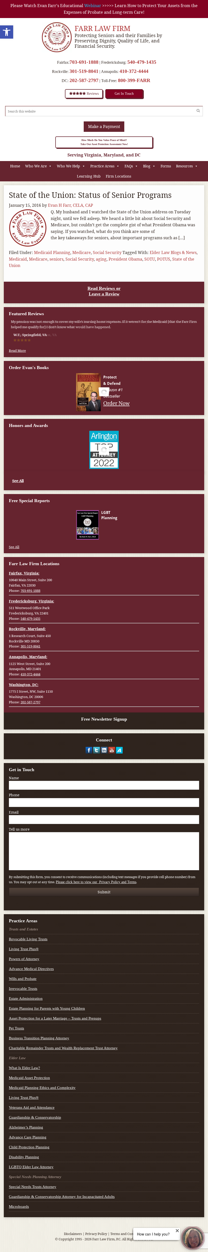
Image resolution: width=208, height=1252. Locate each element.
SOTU (149, 259)
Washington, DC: (23, 684)
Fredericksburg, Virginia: (31, 601)
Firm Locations (118, 176)
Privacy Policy (96, 1233)
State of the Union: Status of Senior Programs (90, 195)
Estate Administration (26, 998)
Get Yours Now (116, 534)
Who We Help (68, 166)
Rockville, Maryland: (27, 628)
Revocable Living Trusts (28, 939)
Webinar (92, 5)
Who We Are (36, 166)
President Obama (125, 259)
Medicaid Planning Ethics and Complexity (42, 1088)
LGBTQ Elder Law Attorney (31, 1167)
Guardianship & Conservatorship (35, 1117)
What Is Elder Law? (24, 1068)
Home (15, 166)
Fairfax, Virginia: (24, 573)
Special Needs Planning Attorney (35, 1177)
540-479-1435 (141, 62)
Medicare (81, 252)
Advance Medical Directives (31, 969)
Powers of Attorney (24, 959)
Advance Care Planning (27, 1137)
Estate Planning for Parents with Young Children (47, 1008)
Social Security (107, 252)
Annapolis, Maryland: (28, 656)
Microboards (19, 1207)
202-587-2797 (84, 80)
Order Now (117, 403)
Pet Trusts (16, 1028)
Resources (184, 166)
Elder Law (17, 1058)
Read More (17, 350)
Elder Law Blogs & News (173, 252)
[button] (6, 32)
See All (18, 480)
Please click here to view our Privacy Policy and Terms (96, 882)
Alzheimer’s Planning (26, 1127)
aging (101, 259)
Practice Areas (102, 166)
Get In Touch (124, 94)
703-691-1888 (84, 62)
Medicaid (18, 259)
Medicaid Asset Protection (29, 1078)
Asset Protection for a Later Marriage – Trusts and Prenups (55, 1018)
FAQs (129, 166)
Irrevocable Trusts (23, 989)
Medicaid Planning (52, 252)
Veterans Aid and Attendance (32, 1107)
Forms (166, 166)
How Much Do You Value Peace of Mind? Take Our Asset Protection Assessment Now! (104, 142)
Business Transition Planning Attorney (39, 1038)
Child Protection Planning (29, 1147)
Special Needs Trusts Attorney (32, 1187)
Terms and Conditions (127, 1233)
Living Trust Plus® (24, 949)
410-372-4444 (133, 71)
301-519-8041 (84, 71)
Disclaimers (73, 1233)
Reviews (92, 94)
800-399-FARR (134, 80)
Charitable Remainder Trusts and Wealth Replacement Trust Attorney (63, 1048)
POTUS (163, 259)
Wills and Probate (23, 979)
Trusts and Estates (23, 929)
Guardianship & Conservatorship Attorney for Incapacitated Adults (62, 1197)
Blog (146, 166)
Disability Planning (24, 1157)
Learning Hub (89, 176)
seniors (56, 259)
